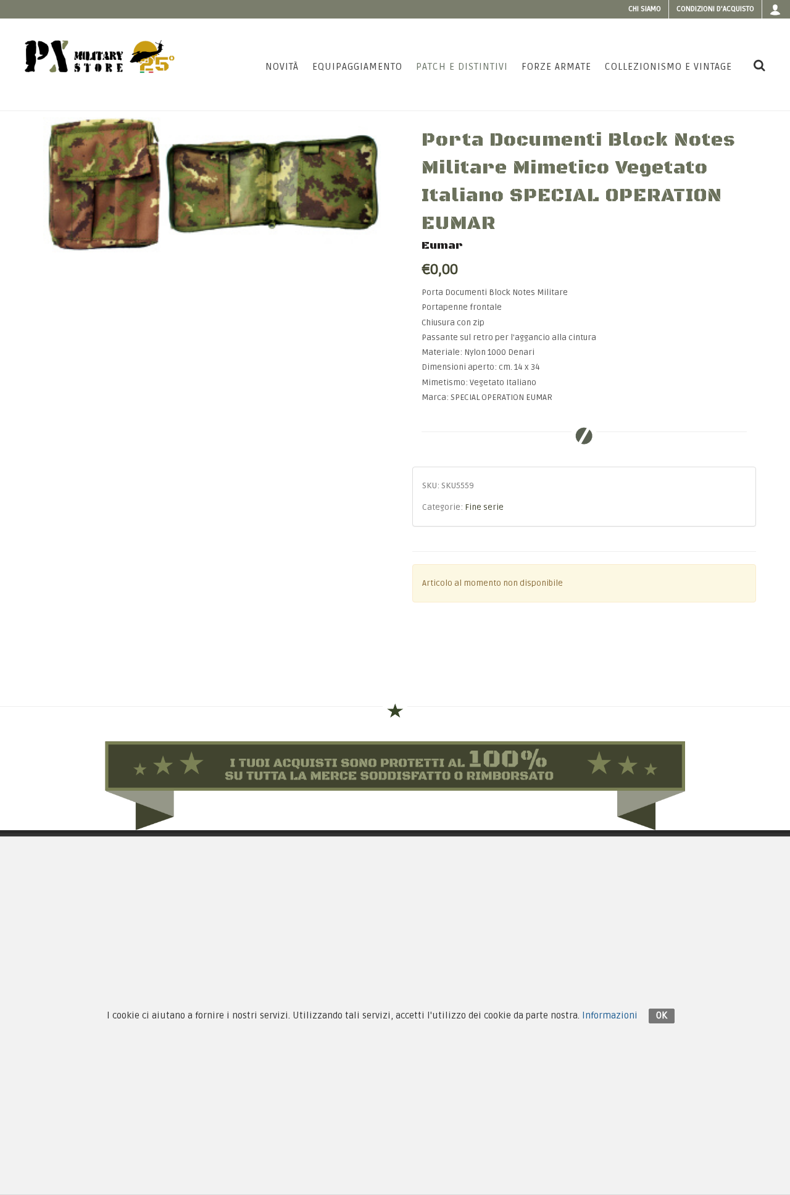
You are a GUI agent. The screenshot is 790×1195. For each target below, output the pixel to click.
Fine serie (484, 507)
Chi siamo (644, 9)
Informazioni (610, 1015)
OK (661, 1015)
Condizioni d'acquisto (715, 9)
